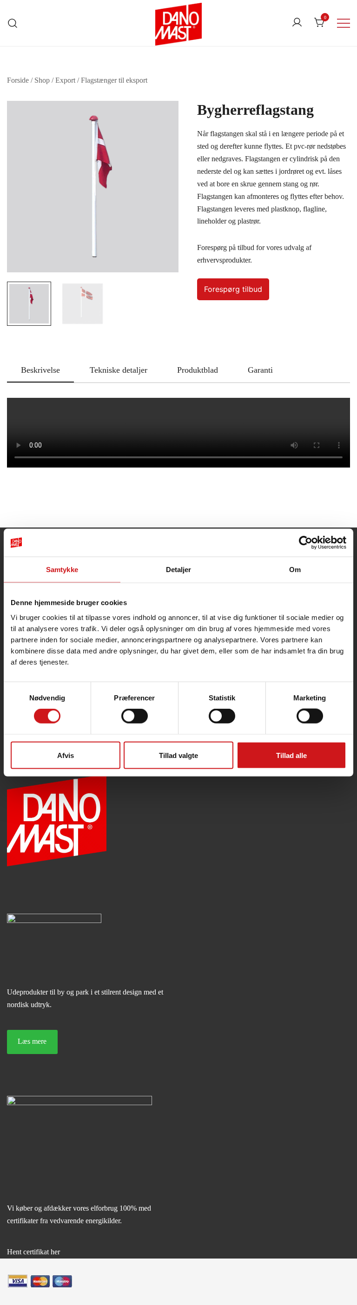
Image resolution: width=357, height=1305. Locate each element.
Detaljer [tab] (179, 569)
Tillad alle (291, 755)
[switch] (134, 716)
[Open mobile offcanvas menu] (343, 23)
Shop (42, 80)
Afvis (65, 755)
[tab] (40, 370)
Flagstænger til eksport (114, 80)
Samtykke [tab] (62, 569)
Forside (18, 80)
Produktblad (197, 370)
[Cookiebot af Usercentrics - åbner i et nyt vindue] (305, 543)
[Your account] (297, 23)
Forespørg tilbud (233, 289)
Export (65, 80)
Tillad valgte (178, 755)
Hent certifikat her (33, 1252)
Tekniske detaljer (118, 370)
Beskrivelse (40, 370)
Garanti (260, 370)
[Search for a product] (13, 23)
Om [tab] (295, 569)
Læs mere (32, 1041)
